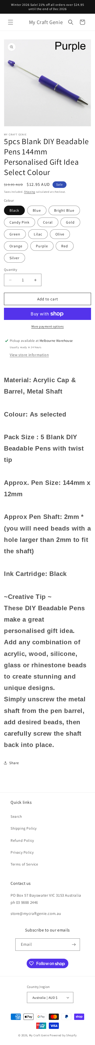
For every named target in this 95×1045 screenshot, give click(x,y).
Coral (48, 222)
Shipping (29, 191)
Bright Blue (64, 210)
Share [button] (14, 762)
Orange (16, 246)
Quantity (10, 269)
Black (14, 210)
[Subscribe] (74, 944)
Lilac (38, 234)
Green (15, 234)
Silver (15, 258)
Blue (37, 210)
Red (64, 246)
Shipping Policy (24, 828)
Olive (59, 234)
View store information (29, 354)
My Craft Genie (39, 1035)
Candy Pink (20, 222)
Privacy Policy (22, 852)
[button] (10, 22)
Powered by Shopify (63, 1035)
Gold (70, 222)
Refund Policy (22, 840)
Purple (42, 246)
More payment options (47, 326)
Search (16, 816)
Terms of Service (24, 864)
